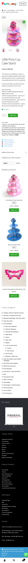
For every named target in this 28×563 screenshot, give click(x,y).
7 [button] (13, 424)
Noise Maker (7, 382)
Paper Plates (8, 334)
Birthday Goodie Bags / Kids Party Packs (14, 318)
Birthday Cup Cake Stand (10, 127)
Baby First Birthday (7, 457)
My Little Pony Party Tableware (14, 131)
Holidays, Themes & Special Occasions (14, 313)
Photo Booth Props (9, 377)
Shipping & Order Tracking (9, 506)
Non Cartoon (10, 351)
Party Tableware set (7, 474)
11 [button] (18, 424)
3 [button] (7, 424)
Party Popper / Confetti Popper (12, 385)
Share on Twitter (8, 140)
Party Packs (5, 470)
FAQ (3, 502)
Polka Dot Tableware (10, 329)
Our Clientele (5, 510)
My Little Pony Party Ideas (8, 129)
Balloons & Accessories (10, 366)
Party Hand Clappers (7, 484)
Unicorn (4, 445)
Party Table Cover (6, 482)
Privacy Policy (5, 514)
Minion (3, 449)
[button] (24, 22)
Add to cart (13, 115)
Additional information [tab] (8, 152)
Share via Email (8, 146)
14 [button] (23, 424)
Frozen (4, 451)
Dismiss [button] (4, 555)
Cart (22, 559)
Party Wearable (8, 368)
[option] (14, 416)
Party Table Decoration (13, 133)
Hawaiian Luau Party (7, 439)
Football (4, 455)
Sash (5, 374)
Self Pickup (5, 508)
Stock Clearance (8, 393)
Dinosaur (4, 447)
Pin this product (8, 144)
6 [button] (11, 424)
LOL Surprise (5, 441)
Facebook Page (6, 500)
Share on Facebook (9, 142)
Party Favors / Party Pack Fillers (12, 371)
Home (5, 10)
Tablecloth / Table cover (11, 356)
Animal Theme (6, 443)
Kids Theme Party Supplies (11, 363)
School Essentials (8, 387)
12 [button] (20, 424)
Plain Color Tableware (11, 326)
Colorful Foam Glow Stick (8, 488)
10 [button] (17, 424)
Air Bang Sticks (6, 480)
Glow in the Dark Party (8, 453)
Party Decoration (8, 321)
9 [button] (16, 424)
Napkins (7, 342)
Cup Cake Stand (21, 127)
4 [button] (9, 424)
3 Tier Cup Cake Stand (12, 124)
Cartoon (21, 124)
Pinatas (4, 472)
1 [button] (4, 424)
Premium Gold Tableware (12, 332)
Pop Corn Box (9, 353)
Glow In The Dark (8, 379)
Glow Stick (4, 478)
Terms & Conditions (7, 512)
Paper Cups (8, 340)
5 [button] (10, 424)
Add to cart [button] (14, 210)
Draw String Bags (6, 476)
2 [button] (6, 424)
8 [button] (14, 424)
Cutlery (7, 337)
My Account (4, 560)
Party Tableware (11, 10)
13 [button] (21, 424)
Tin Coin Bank (7, 390)
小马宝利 (16, 135)
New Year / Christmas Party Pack (12, 315)
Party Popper (5, 486)
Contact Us (5, 504)
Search (14, 560)
